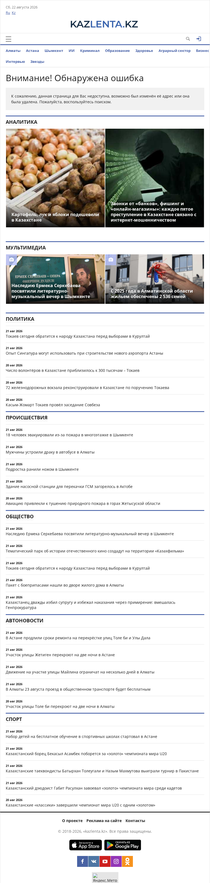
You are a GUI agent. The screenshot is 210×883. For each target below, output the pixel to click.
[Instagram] (116, 861)
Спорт (14, 719)
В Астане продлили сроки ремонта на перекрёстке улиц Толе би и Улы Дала (78, 637)
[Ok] (127, 861)
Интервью (15, 61)
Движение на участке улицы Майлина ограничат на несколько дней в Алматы (80, 672)
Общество (20, 516)
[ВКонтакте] (93, 861)
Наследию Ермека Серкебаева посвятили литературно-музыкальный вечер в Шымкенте (90, 533)
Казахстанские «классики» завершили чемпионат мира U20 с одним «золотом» (80, 805)
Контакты (135, 820)
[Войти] (198, 38)
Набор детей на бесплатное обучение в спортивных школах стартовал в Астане (81, 736)
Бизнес (202, 50)
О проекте (72, 820)
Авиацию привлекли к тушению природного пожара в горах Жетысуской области (83, 503)
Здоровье (144, 50)
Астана (32, 50)
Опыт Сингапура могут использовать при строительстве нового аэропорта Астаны (84, 353)
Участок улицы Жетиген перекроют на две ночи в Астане (60, 654)
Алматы (13, 50)
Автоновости (24, 620)
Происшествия (27, 417)
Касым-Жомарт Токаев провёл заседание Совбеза (53, 404)
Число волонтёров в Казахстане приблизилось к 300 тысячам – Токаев (72, 370)
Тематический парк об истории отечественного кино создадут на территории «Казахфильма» (95, 551)
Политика (20, 319)
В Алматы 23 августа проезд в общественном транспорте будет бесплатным (78, 689)
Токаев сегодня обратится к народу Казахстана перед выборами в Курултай (78, 336)
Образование (117, 50)
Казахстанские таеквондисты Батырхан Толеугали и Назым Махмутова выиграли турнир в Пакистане (102, 770)
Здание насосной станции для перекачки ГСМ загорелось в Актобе (69, 486)
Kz (14, 12)
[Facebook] (82, 861)
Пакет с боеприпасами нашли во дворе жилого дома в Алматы (65, 585)
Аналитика (21, 122)
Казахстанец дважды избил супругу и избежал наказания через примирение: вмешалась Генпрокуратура (90, 605)
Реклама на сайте (104, 820)
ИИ (72, 50)
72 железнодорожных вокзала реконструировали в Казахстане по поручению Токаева (87, 387)
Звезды (37, 61)
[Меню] (8, 39)
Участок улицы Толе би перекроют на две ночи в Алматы (60, 706)
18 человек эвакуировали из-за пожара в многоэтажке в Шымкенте (69, 434)
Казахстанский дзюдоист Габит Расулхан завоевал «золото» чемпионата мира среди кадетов (94, 788)
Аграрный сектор (175, 50)
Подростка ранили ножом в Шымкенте (42, 469)
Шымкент (54, 50)
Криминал (90, 50)
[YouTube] (105, 861)
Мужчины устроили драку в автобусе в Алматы (50, 452)
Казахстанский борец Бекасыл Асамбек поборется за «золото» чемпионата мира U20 (86, 753)
